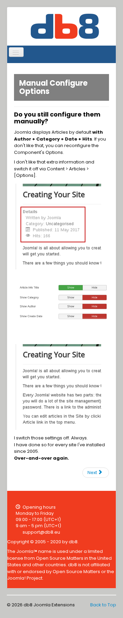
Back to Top (103, 605)
